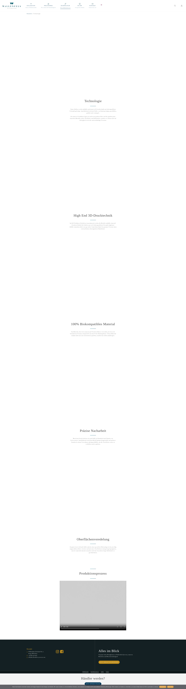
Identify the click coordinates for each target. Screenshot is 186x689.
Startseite (29, 13)
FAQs (107, 671)
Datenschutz (95, 671)
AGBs (102, 671)
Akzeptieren (163, 686)
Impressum (85, 671)
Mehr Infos (170, 686)
